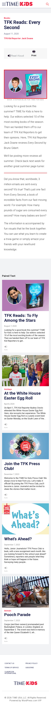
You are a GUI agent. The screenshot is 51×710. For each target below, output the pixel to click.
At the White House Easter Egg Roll (22, 396)
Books (7, 18)
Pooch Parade (17, 614)
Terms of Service (12, 668)
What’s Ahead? (18, 538)
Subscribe (30, 668)
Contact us (9, 663)
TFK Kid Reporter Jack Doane (18, 38)
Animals (7, 611)
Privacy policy (32, 663)
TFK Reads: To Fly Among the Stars (21, 318)
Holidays (8, 389)
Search (47, 4)
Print (33, 55)
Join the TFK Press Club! (22, 466)
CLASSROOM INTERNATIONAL (10, 672)
